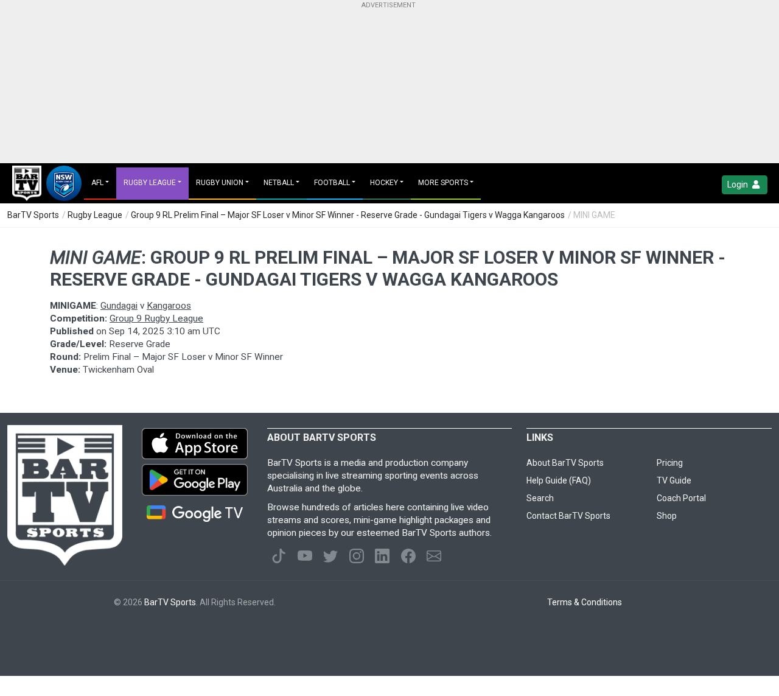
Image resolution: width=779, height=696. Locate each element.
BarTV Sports (33, 215)
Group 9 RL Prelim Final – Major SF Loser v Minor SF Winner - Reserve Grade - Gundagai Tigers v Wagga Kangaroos (348, 215)
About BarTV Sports (565, 463)
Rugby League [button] (150, 182)
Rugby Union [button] (219, 182)
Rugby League (95, 215)
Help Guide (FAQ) (558, 480)
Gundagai (119, 305)
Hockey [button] (384, 182)
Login (738, 184)
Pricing (670, 463)
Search (540, 498)
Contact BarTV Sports (568, 516)
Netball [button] (279, 182)
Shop (667, 516)
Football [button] (332, 182)
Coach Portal (681, 498)
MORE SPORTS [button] (443, 182)
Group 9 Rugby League (156, 318)
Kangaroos (169, 305)
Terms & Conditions (584, 602)
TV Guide (674, 480)
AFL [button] (97, 182)
